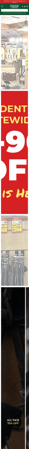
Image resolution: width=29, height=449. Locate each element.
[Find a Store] (22, 6)
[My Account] (25, 6)
